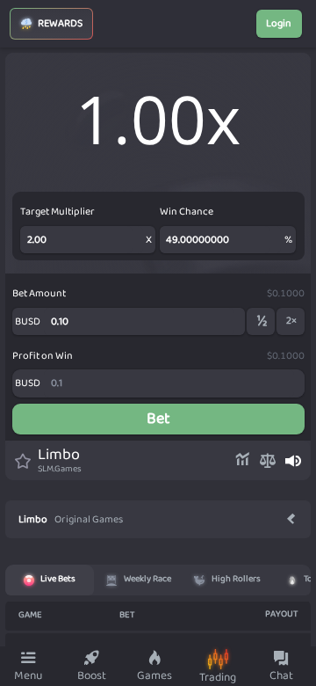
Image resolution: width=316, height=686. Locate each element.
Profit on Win (42, 355)
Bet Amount (39, 293)
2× (291, 320)
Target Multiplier (57, 211)
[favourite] (18, 461)
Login (278, 23)
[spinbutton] (139, 322)
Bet (158, 418)
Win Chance (186, 211)
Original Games (88, 520)
